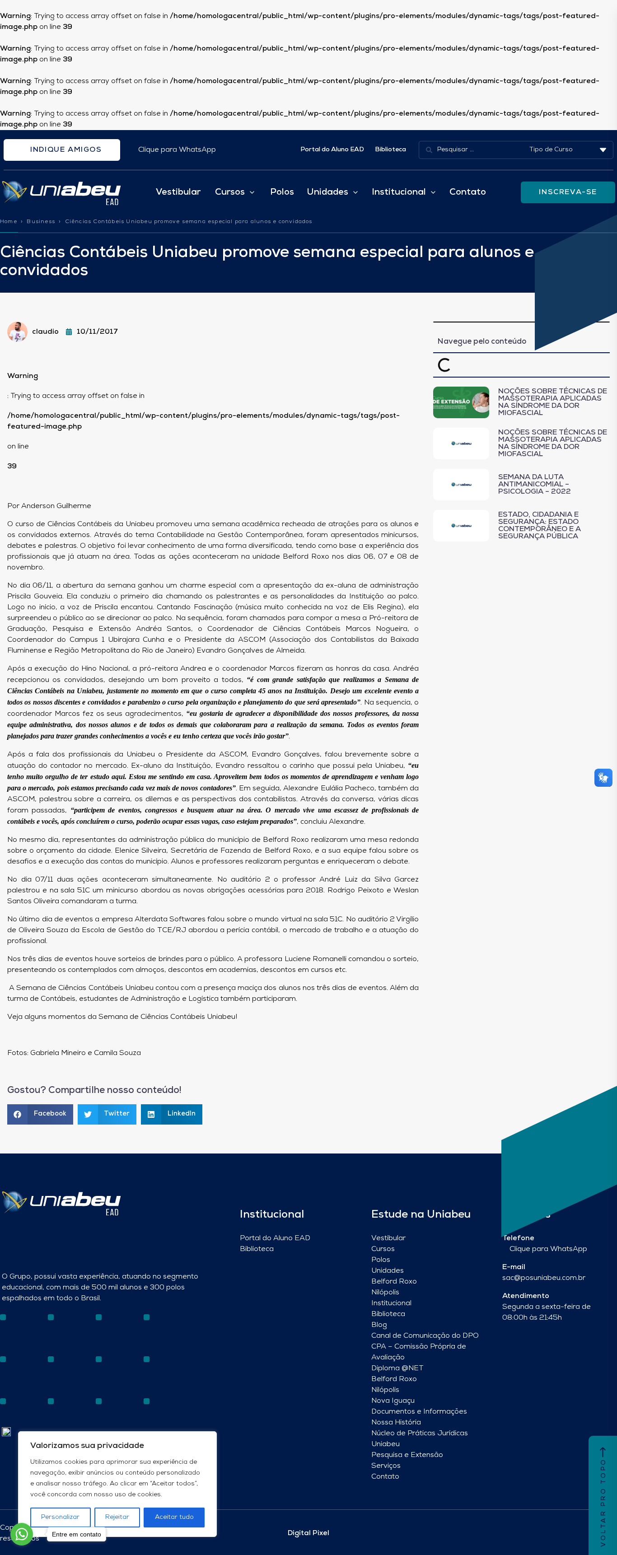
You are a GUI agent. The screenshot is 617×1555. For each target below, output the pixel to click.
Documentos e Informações (419, 1411)
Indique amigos (65, 150)
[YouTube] (37, 1365)
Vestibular (178, 192)
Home (8, 221)
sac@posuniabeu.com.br (543, 1278)
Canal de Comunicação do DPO (425, 1336)
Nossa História (396, 1422)
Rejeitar (117, 1517)
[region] (117, 1484)
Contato (467, 192)
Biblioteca (390, 149)
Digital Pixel (308, 1533)
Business (41, 221)
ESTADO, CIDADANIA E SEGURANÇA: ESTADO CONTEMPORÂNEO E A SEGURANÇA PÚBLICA (539, 525)
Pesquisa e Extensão (407, 1455)
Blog (379, 1325)
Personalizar (60, 1517)
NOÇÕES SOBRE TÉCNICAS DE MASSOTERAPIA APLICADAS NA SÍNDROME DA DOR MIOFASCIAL (552, 402)
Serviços (386, 1466)
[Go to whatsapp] (21, 1534)
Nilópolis (385, 1292)
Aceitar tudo (174, 1517)
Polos (282, 192)
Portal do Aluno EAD (332, 149)
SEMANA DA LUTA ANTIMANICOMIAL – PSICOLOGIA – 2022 (534, 484)
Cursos (383, 1249)
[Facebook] (22, 1365)
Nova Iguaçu (393, 1401)
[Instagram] (6, 1365)
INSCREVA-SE (568, 192)
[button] (40, 1114)
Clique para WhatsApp (177, 150)
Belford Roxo (394, 1281)
